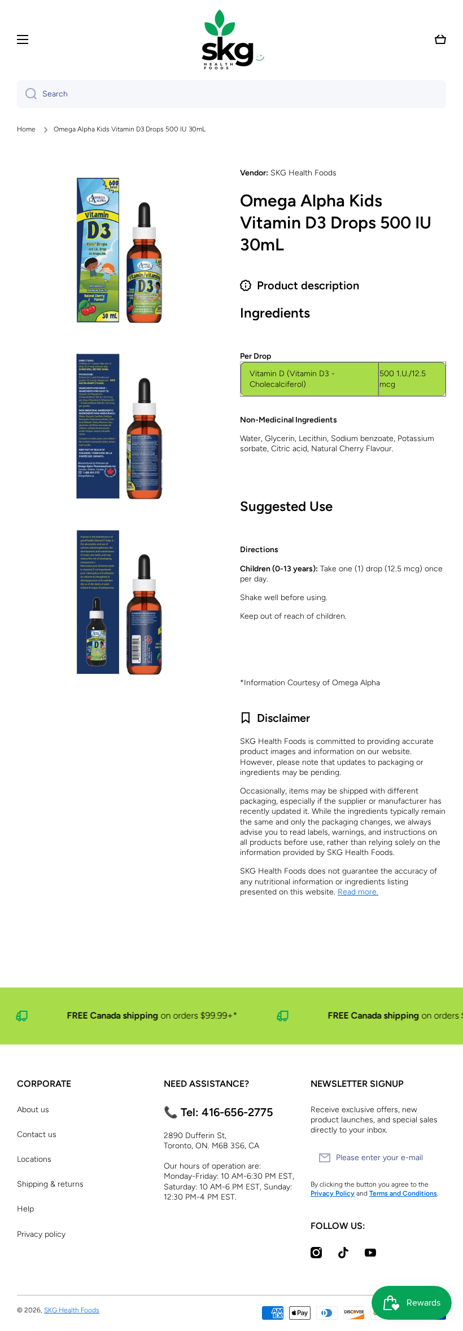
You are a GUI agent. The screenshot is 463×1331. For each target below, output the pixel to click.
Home (26, 129)
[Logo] (231, 39)
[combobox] (231, 94)
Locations (34, 1159)
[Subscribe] (432, 1158)
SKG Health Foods (71, 1310)
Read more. (358, 892)
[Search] (27, 94)
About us (33, 1109)
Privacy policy (41, 1234)
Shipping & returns (50, 1184)
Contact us (36, 1134)
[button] (440, 39)
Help (25, 1209)
